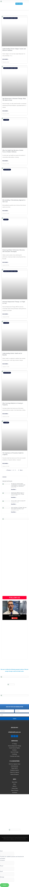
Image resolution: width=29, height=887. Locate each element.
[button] (2, 8)
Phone (1, 865)
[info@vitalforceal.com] (14, 729)
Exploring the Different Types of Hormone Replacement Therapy (17, 493)
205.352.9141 (14, 727)
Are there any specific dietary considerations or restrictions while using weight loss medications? (18, 485)
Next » (21, 470)
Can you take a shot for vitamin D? (18, 500)
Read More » (5, 59)
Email (1, 851)
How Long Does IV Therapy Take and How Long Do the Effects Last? (18, 508)
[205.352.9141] (14, 725)
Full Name (2, 860)
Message (2, 877)
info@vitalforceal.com (14, 732)
